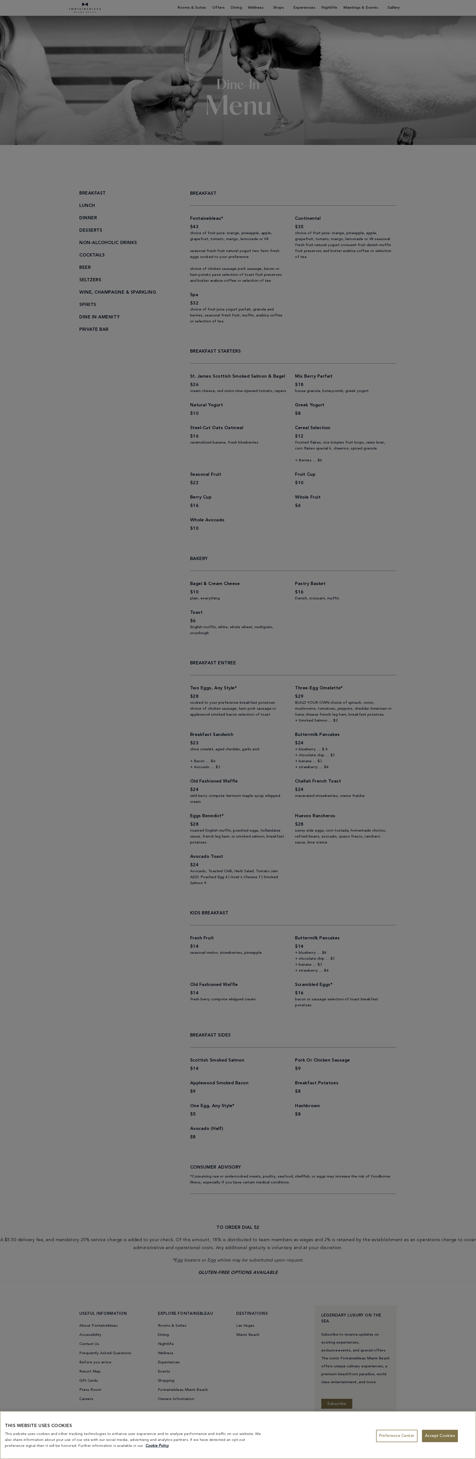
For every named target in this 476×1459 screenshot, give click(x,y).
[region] (238, 1435)
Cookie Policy (157, 1446)
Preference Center (397, 1436)
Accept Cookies (440, 1436)
